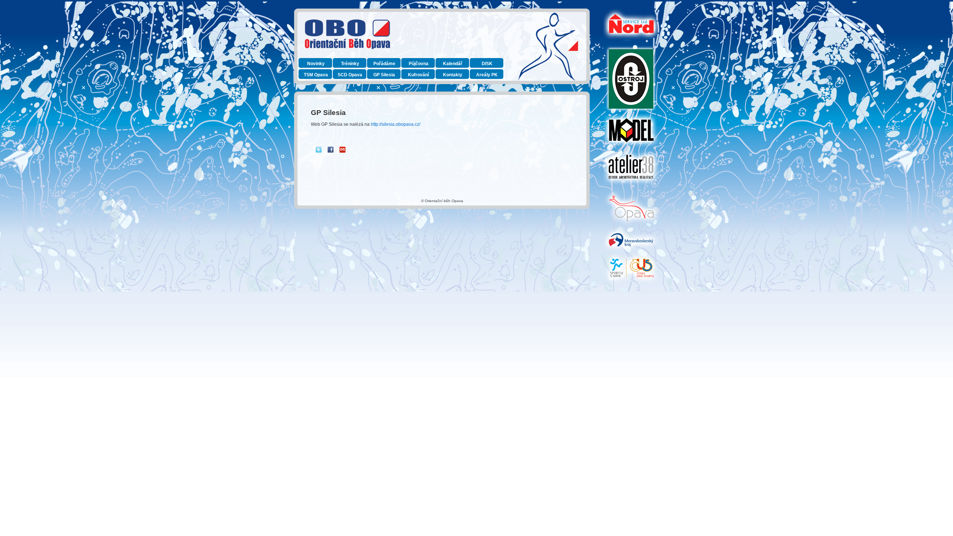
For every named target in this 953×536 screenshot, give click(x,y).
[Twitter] (319, 150)
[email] (342, 150)
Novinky (316, 63)
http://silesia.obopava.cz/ (395, 124)
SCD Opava (350, 74)
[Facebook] (331, 150)
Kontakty (452, 74)
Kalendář (452, 63)
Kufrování (418, 74)
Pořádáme (384, 63)
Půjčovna (418, 63)
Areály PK (487, 74)
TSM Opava (316, 74)
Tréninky (350, 63)
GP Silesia (384, 74)
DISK (487, 63)
